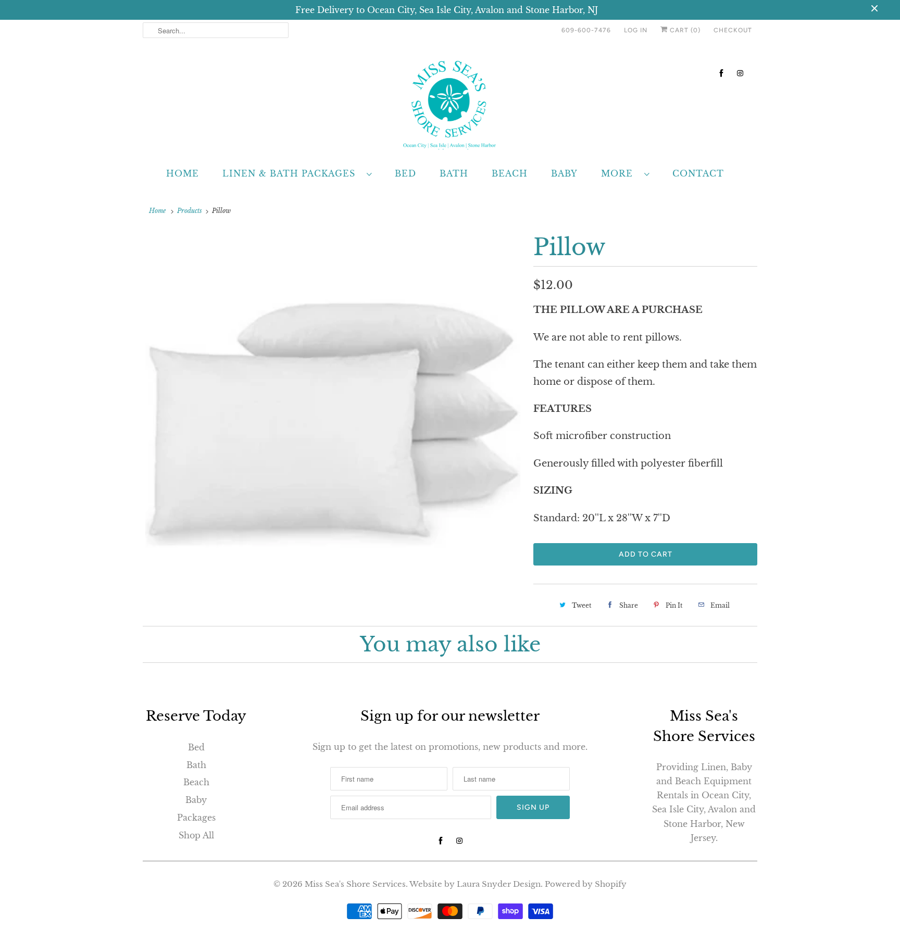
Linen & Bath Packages (291, 173)
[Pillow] (332, 419)
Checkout (733, 30)
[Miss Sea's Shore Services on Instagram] (740, 73)
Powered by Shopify (586, 884)
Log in (635, 30)
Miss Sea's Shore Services (355, 884)
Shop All (196, 835)
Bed (405, 173)
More (620, 173)
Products (189, 211)
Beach (510, 173)
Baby (564, 173)
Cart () (684, 30)
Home (182, 173)
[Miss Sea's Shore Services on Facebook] (721, 73)
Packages (196, 817)
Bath (454, 173)
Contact (698, 173)
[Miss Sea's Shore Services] (450, 102)
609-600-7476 (586, 30)
